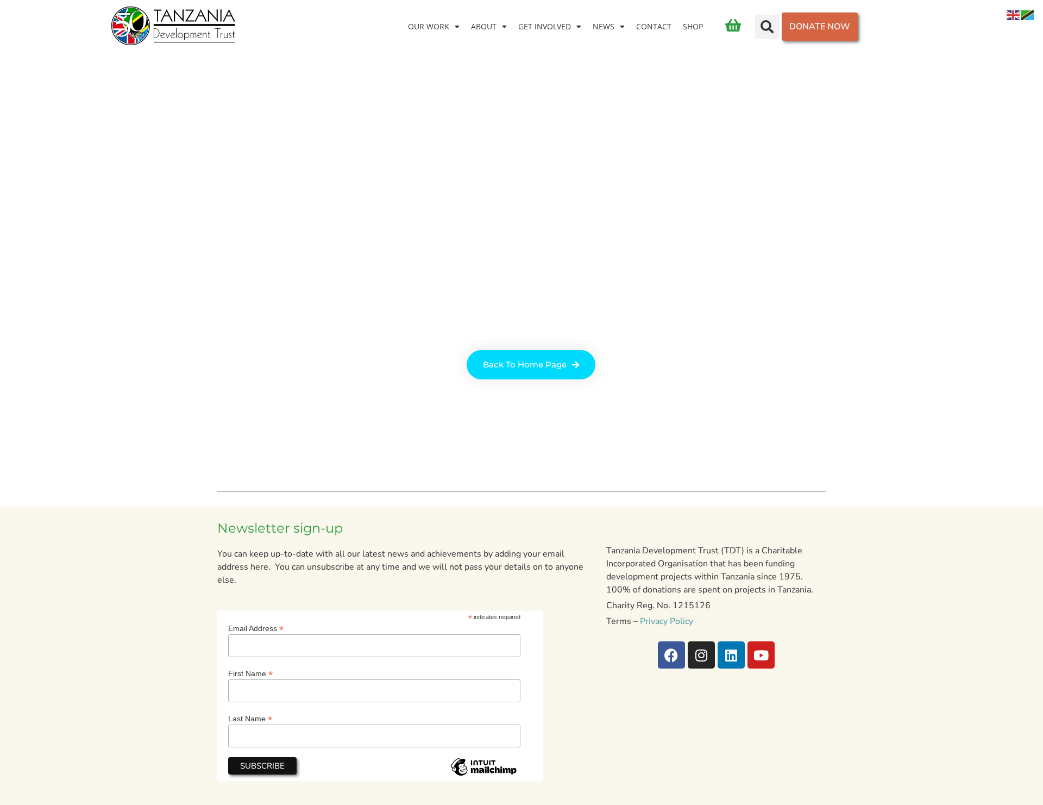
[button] (767, 27)
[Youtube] (761, 655)
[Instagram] (701, 655)
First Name (250, 673)
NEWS (603, 26)
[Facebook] (671, 655)
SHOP (693, 26)
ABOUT (484, 26)
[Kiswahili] (1028, 15)
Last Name (250, 718)
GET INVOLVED (544, 26)
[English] (1014, 15)
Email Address (256, 628)
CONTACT (653, 26)
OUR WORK (428, 26)
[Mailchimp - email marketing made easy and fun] (483, 775)
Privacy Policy (666, 621)
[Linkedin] (731, 655)
